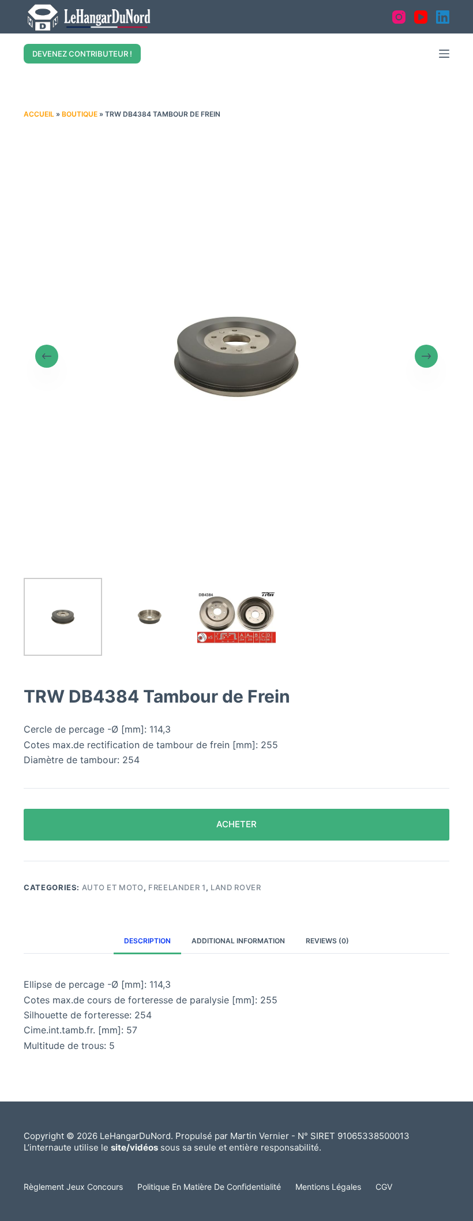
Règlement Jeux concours (73, 1187)
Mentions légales (328, 1187)
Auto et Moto (113, 887)
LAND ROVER (236, 887)
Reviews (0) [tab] (327, 940)
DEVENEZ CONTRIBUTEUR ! (82, 53)
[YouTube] (420, 17)
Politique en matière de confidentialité (209, 1187)
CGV (384, 1187)
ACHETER (236, 824)
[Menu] (444, 53)
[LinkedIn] (442, 17)
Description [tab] (147, 940)
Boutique (79, 114)
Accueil (39, 114)
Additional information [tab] (238, 940)
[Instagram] (399, 17)
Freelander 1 (177, 887)
